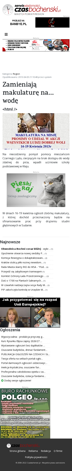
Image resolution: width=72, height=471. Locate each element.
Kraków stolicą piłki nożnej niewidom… (22, 262)
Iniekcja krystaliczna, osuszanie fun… (21, 367)
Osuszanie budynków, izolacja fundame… (23, 376)
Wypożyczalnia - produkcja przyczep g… (22, 336)
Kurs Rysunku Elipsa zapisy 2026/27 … (21, 341)
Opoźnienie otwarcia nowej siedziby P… (23, 253)
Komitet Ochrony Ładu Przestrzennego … (24, 276)
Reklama (33, 451)
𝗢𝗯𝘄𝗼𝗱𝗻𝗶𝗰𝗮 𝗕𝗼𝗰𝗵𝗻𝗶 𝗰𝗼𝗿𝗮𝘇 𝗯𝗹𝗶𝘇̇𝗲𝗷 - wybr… (26, 248)
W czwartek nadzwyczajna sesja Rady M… (24, 285)
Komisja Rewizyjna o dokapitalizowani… (23, 257)
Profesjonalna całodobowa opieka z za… (23, 371)
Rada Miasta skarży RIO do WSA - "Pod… (23, 267)
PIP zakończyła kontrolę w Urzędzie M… (23, 289)
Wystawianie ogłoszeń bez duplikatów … (23, 345)
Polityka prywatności (36, 457)
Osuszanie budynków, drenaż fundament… (24, 349)
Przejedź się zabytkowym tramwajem (22, 271)
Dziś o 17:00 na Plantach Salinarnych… (22, 280)
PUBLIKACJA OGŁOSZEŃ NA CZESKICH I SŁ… (25, 354)
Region (16, 73)
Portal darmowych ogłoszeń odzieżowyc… (24, 363)
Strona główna (17, 451)
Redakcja (46, 451)
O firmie (58, 451)
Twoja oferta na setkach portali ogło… (22, 358)
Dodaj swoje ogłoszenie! (17, 380)
